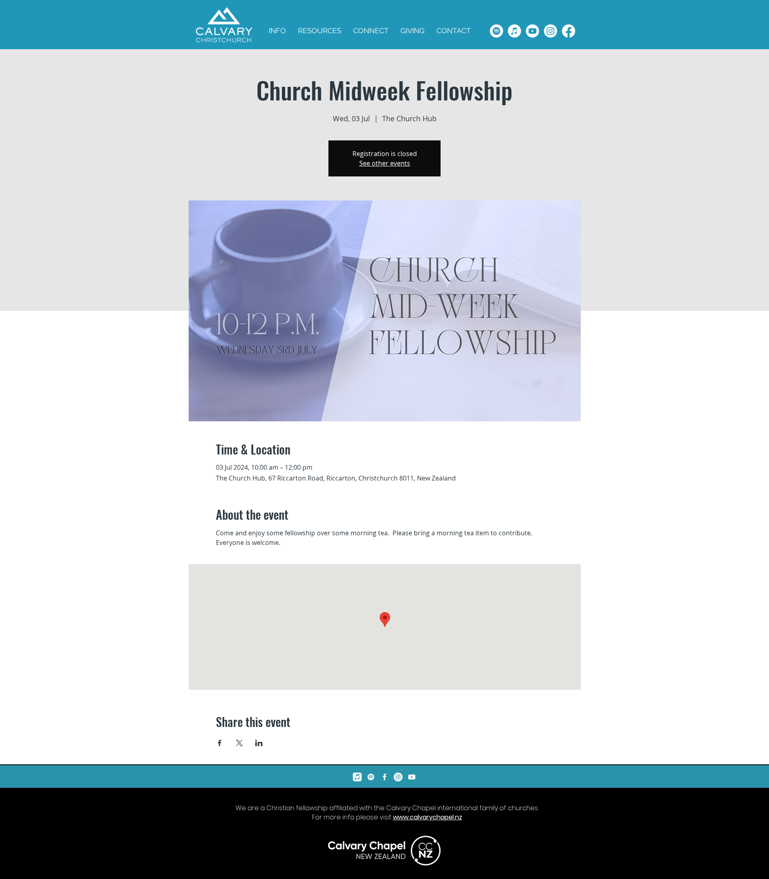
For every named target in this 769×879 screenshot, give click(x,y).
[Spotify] (496, 31)
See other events (384, 163)
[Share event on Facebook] (219, 743)
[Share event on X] (239, 743)
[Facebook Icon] (384, 777)
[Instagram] (550, 31)
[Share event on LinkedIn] (259, 743)
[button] (319, 31)
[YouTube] (411, 777)
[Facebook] (568, 31)
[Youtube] (532, 31)
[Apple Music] (514, 31)
